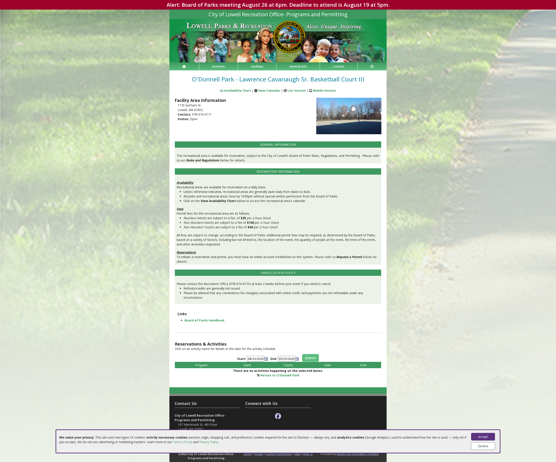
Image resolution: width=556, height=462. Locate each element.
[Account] (372, 66)
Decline (483, 446)
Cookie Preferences (278, 454)
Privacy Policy (208, 442)
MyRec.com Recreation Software (358, 454)
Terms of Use (182, 442)
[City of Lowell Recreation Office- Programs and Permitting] (278, 40)
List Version (297, 90)
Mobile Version (324, 90)
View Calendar (269, 90)
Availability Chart (237, 90)
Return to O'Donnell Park (280, 375)
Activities (218, 66)
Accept (483, 437)
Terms (247, 454)
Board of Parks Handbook (205, 320)
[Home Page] (184, 66)
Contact (338, 66)
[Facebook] (278, 416)
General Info (298, 66)
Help (297, 454)
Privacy (258, 454)
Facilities (257, 66)
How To (308, 454)
